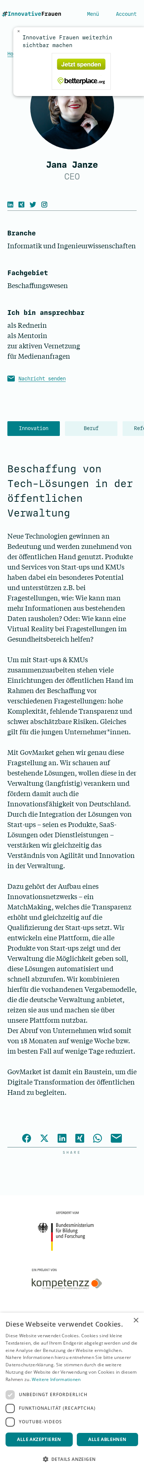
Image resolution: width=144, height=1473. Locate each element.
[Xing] (23, 204)
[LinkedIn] (12, 204)
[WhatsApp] (97, 1139)
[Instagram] (46, 204)
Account (126, 14)
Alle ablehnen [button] (107, 1439)
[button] (72, 1459)
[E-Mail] (116, 1139)
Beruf (91, 428)
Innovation (33, 428)
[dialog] (72, 1393)
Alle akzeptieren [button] (39, 1439)
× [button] (135, 1320)
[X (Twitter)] (35, 204)
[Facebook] (26, 1139)
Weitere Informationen (56, 1379)
